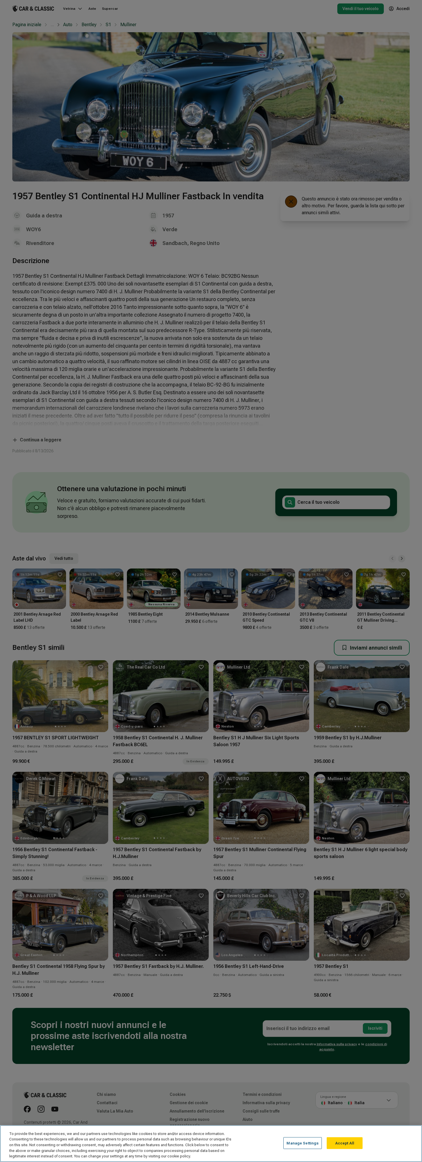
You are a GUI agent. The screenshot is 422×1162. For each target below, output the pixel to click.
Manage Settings (303, 1143)
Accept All (344, 1143)
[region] (211, 1143)
